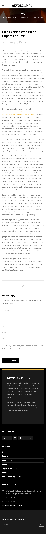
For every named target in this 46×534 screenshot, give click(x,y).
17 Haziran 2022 (8, 43)
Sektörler (6, 472)
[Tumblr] (20, 438)
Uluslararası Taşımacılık (11, 477)
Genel (27, 43)
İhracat (5, 456)
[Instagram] (25, 438)
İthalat (5, 452)
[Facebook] (9, 438)
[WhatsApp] (30, 438)
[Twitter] (4, 438)
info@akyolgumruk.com (13, 505)
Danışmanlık (7, 460)
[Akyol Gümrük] (23, 5)
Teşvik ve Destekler (10, 468)
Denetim (5, 464)
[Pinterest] (15, 438)
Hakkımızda (5, 525)
